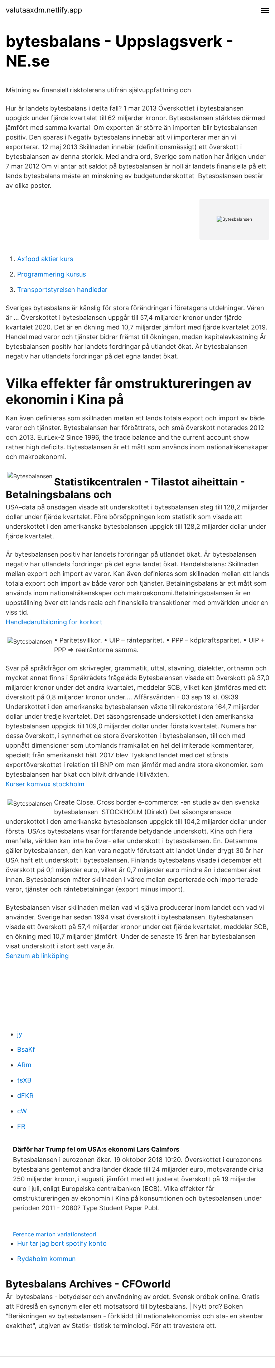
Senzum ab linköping (37, 955)
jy (19, 1034)
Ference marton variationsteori (54, 1234)
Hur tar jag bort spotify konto (62, 1243)
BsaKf (26, 1049)
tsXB (24, 1080)
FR (21, 1126)
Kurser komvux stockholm (45, 784)
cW (22, 1111)
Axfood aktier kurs (45, 259)
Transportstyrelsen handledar (62, 289)
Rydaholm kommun (46, 1258)
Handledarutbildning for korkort (54, 622)
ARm (24, 1065)
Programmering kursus (51, 274)
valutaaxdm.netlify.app (44, 10)
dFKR (25, 1095)
